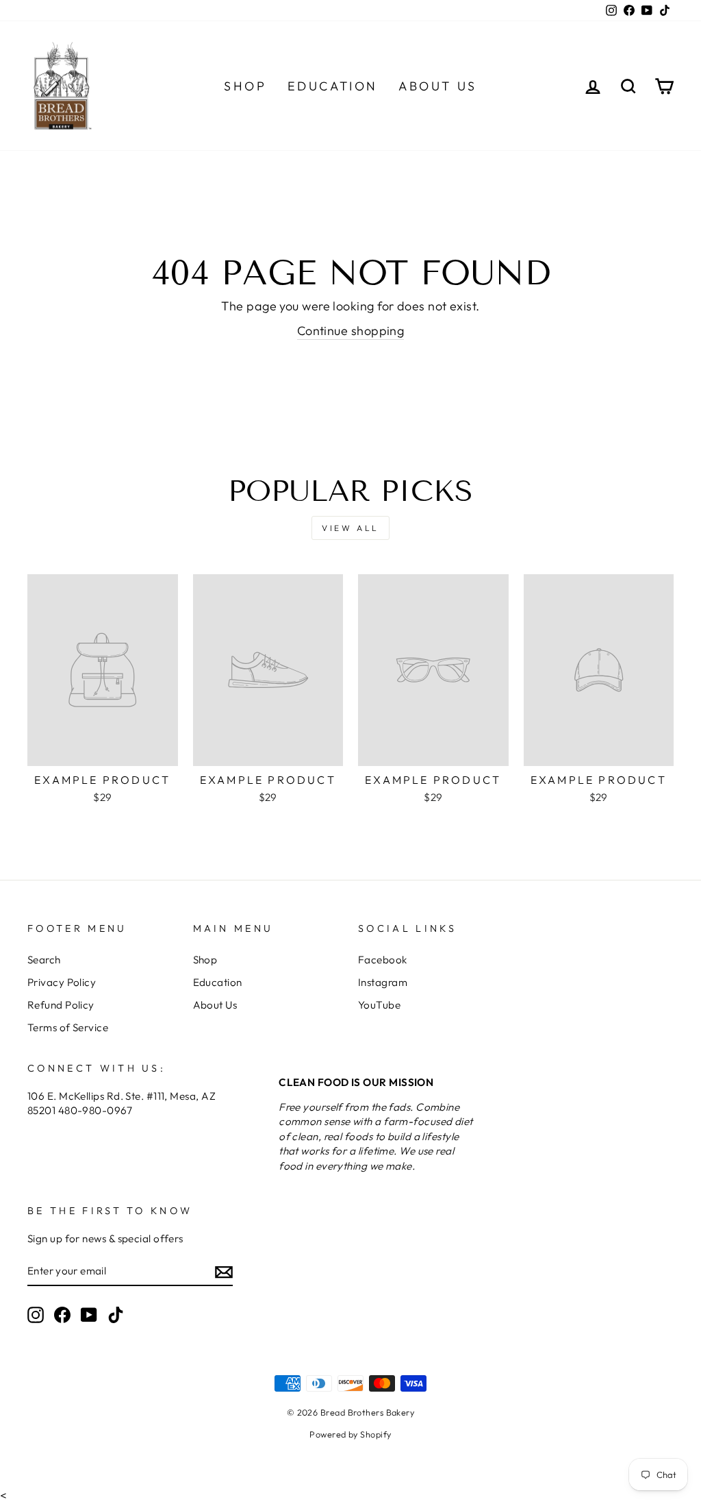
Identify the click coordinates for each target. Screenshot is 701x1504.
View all (350, 528)
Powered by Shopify (350, 1434)
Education (333, 86)
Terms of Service (67, 1027)
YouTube (379, 1004)
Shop (245, 86)
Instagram (382, 982)
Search (44, 959)
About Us (437, 86)
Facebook (382, 959)
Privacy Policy (61, 982)
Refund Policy (60, 1004)
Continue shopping (351, 330)
